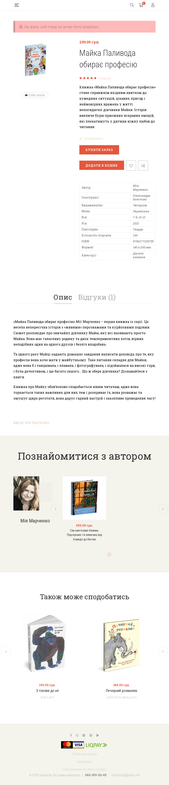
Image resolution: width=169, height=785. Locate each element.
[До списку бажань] (131, 166)
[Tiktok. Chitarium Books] (97, 735)
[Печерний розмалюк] (122, 645)
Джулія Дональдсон (121, 697)
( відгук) (105, 78)
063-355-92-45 (96, 775)
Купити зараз (99, 150)
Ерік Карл (47, 697)
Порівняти (143, 166)
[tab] (62, 297)
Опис (63, 296)
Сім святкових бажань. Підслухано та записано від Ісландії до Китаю (84, 535)
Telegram (83, 735)
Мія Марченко (37, 422)
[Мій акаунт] (153, 5)
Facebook (71, 735)
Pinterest (90, 735)
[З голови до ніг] (47, 645)
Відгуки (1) (97, 296)
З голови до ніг (47, 690)
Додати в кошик (102, 165)
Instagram (77, 735)
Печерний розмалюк (121, 690)
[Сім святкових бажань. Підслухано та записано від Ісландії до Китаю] (84, 498)
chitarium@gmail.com (125, 775)
